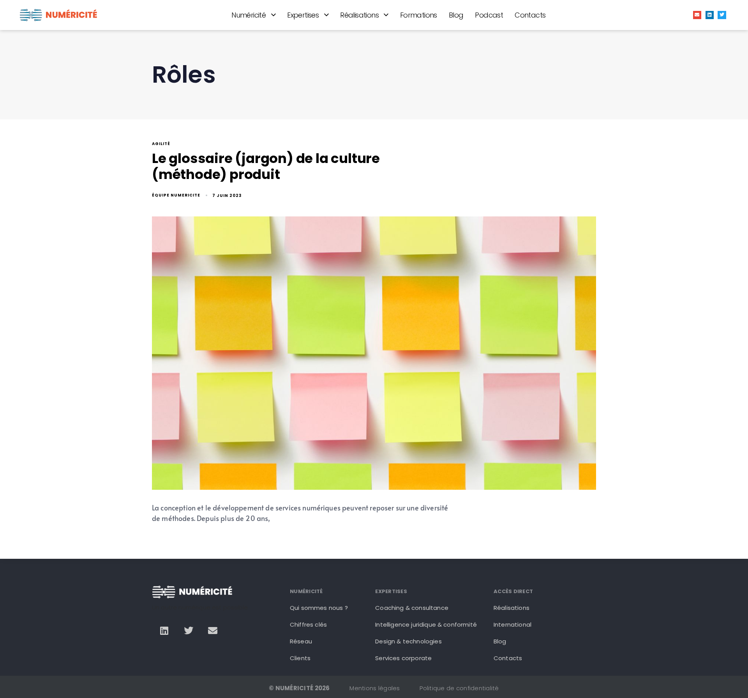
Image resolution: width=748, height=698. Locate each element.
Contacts (530, 15)
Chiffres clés (308, 624)
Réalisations (359, 15)
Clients (300, 658)
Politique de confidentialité (459, 688)
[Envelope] (697, 15)
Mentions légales (374, 688)
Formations (418, 15)
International (512, 624)
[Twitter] (722, 15)
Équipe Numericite (176, 195)
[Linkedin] (710, 15)
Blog (456, 15)
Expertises (303, 15)
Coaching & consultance (411, 608)
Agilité (161, 144)
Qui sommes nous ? (319, 608)
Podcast (489, 15)
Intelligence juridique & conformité (426, 624)
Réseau (301, 641)
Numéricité (248, 15)
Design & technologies (408, 641)
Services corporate (403, 658)
